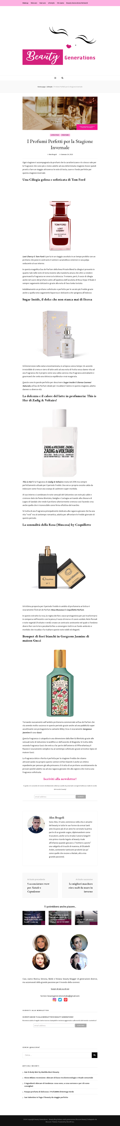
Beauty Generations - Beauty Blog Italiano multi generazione (54, 1119)
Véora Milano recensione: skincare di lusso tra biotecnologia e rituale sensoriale (58, 1077)
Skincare (34, 3)
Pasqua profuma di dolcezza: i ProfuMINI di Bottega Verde (49, 1091)
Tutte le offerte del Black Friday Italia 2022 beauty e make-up (33, 919)
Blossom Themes (51, 1122)
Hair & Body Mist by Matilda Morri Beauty (41, 1072)
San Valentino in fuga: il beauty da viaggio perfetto (46, 1097)
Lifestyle (51, 3)
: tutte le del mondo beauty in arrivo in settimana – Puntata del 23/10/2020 (59, 918)
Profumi (65, 135)
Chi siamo (60, 3)
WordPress (70, 1122)
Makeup (25, 3)
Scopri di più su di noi (60, 989)
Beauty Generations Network (77, 3)
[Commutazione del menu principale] (55, 78)
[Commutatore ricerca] (62, 78)
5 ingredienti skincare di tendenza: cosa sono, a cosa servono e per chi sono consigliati (56, 1085)
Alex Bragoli (53, 154)
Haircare (42, 3)
